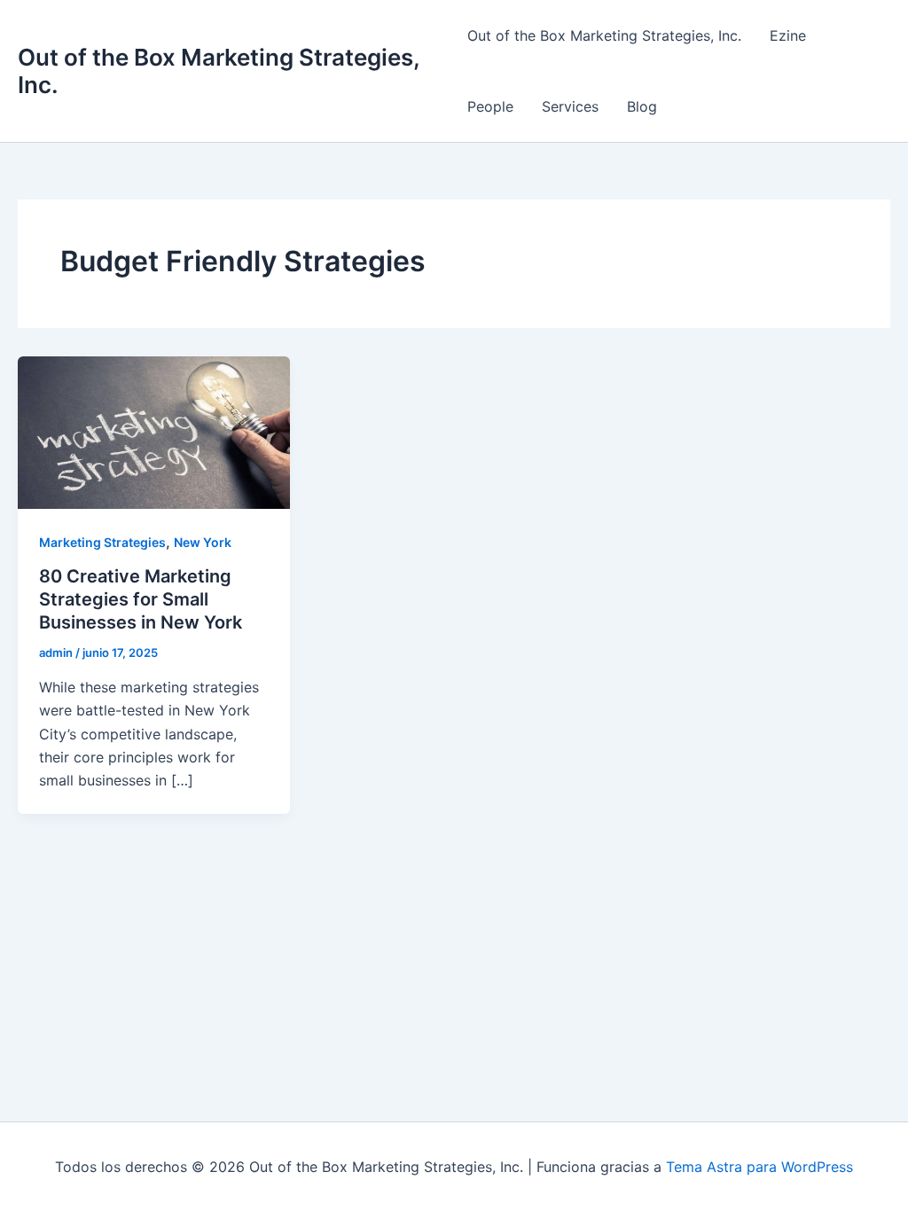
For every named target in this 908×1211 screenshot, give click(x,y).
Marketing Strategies (102, 542)
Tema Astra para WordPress (759, 1167)
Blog (642, 106)
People (490, 106)
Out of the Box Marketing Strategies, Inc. (604, 35)
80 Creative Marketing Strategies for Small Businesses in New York (140, 599)
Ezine (788, 35)
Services (570, 106)
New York (202, 542)
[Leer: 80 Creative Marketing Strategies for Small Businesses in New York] (154, 431)
